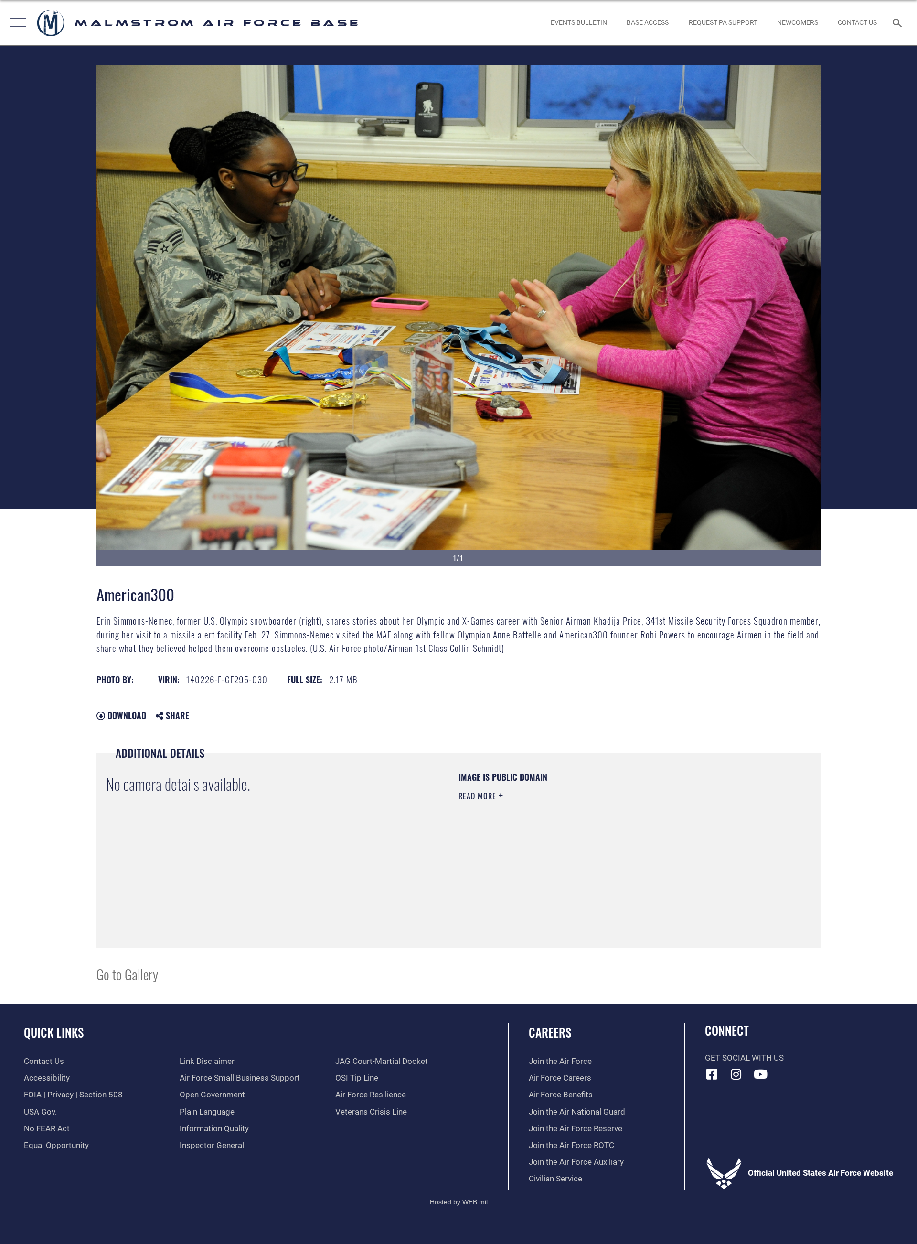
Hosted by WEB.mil (459, 1202)
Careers (550, 1032)
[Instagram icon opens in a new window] (736, 1074)
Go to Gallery (127, 974)
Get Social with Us (744, 1058)
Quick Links (54, 1032)
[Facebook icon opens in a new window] (712, 1074)
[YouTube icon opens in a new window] (760, 1074)
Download (125, 715)
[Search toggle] (898, 22)
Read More (478, 796)
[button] (15, 22)
